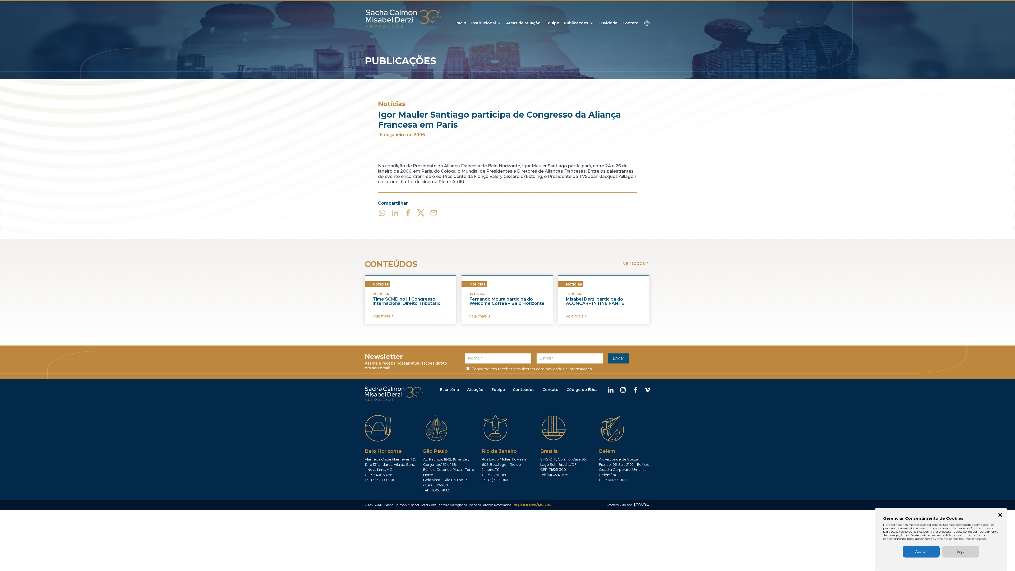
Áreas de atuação (523, 23)
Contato (630, 23)
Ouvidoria (607, 23)
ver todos (634, 263)
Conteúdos (523, 389)
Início (460, 23)
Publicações (576, 23)
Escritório (449, 389)
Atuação (475, 389)
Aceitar (921, 552)
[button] (1000, 515)
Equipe (552, 23)
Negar (961, 552)
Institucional (483, 23)
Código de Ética (582, 389)
